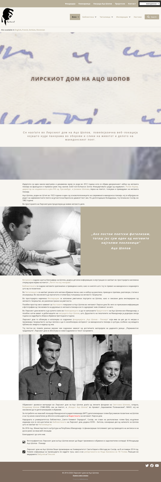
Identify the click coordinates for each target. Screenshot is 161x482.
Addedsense (84, 479)
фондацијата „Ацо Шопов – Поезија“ (90, 319)
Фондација (70, 4)
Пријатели (120, 4)
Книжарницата (72, 310)
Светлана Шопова (121, 404)
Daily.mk (41, 454)
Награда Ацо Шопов (102, 4)
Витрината (27, 280)
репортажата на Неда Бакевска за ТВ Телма (105, 452)
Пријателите (102, 310)
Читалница (105, 17)
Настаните (58, 304)
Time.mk (51, 454)
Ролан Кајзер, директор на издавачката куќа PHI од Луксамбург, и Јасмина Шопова (80, 187)
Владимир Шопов (30, 407)
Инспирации (122, 17)
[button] (78, 17)
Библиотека (88, 17)
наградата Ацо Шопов (69, 313)
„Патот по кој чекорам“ (60, 282)
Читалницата (31, 292)
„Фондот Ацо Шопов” (78, 407)
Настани (138, 17)
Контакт (132, 4)
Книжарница (84, 4)
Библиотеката (29, 286)
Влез (74, 17)
